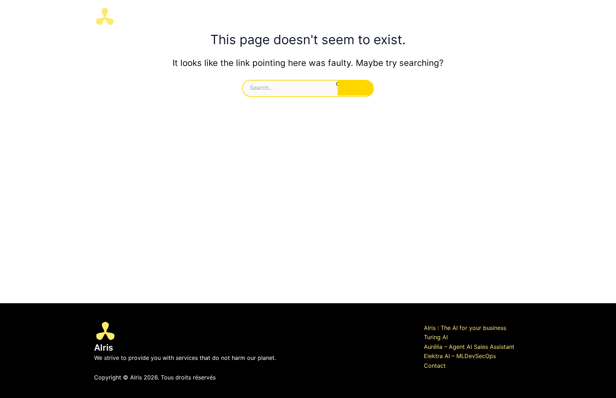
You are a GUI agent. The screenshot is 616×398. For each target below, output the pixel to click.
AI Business (384, 16)
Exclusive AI (433, 16)
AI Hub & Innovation (330, 16)
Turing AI (436, 337)
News (508, 16)
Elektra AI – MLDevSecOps (460, 356)
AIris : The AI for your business (465, 327)
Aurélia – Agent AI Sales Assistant (469, 346)
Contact (479, 16)
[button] (402, 16)
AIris (131, 16)
